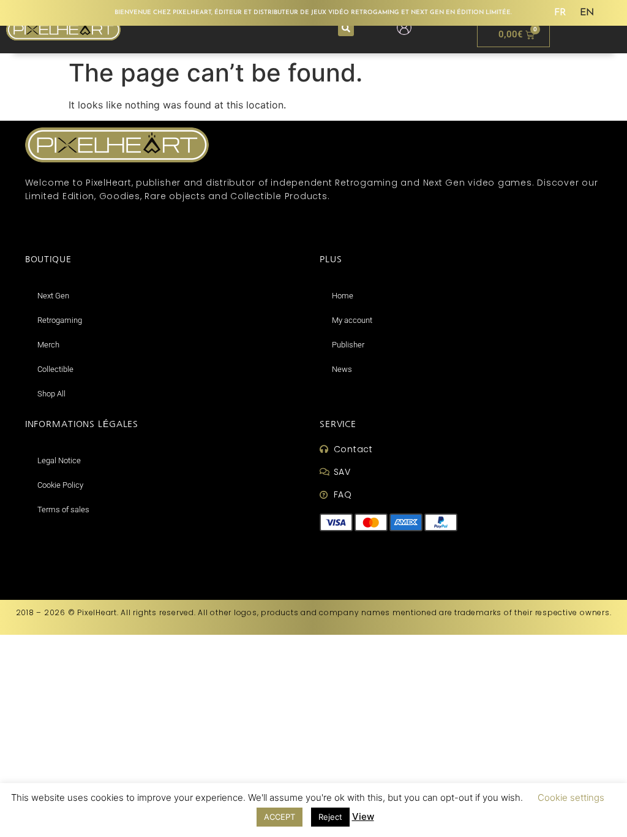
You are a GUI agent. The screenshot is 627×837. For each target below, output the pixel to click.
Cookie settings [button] (571, 797)
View (363, 816)
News (342, 369)
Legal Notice (59, 460)
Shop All (51, 393)
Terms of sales (63, 509)
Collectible (55, 369)
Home (342, 295)
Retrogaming (59, 320)
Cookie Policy (60, 485)
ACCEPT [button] (279, 817)
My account (352, 320)
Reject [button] (330, 817)
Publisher (348, 344)
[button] (346, 28)
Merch (48, 344)
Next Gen (53, 295)
